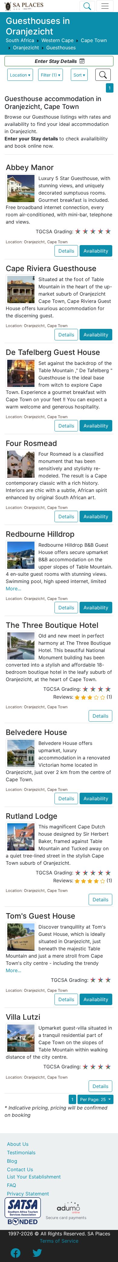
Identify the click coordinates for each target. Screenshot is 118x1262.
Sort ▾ (79, 74)
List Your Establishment (34, 1177)
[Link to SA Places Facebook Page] (15, 1255)
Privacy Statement (28, 1194)
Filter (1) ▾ (50, 74)
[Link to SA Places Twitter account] (37, 1255)
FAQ (11, 1185)
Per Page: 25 (93, 1099)
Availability (96, 251)
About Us (17, 1144)
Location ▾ (20, 74)
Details (66, 251)
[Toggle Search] (87, 6)
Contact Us (20, 1169)
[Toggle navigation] (105, 6)
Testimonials (21, 1152)
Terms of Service (59, 1241)
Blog (12, 1161)
